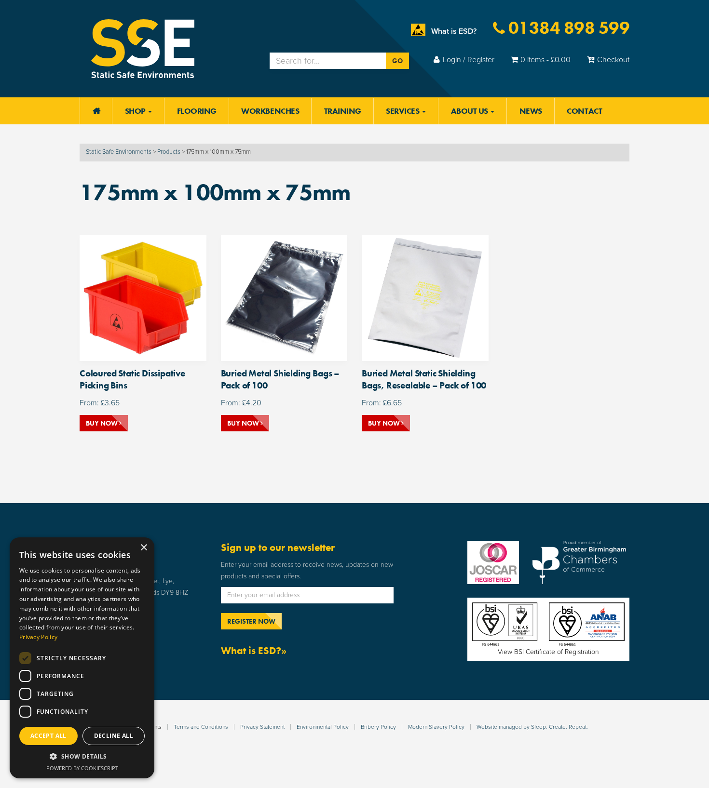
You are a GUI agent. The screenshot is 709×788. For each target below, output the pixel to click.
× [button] (143, 547)
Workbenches (270, 111)
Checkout (613, 60)
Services (403, 111)
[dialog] (82, 657)
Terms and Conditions (201, 726)
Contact (584, 111)
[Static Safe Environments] (142, 48)
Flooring (197, 111)
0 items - (545, 60)
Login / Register (468, 60)
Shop (136, 111)
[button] (82, 756)
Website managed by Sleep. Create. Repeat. (532, 726)
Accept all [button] (48, 736)
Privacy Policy (38, 637)
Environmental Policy (323, 726)
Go (397, 60)
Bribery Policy (378, 726)
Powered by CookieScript (82, 768)
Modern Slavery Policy (436, 726)
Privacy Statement (262, 726)
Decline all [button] (113, 736)
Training (342, 111)
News (530, 111)
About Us (470, 111)
